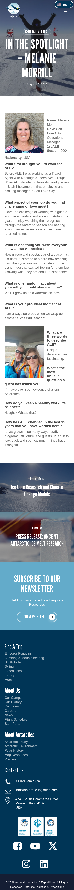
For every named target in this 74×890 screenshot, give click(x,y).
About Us (12, 690)
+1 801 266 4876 (27, 781)
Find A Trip (13, 646)
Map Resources (16, 755)
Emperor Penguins (18, 653)
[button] (66, 10)
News (9, 715)
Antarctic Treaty (16, 742)
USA (18, 808)
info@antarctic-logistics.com (36, 790)
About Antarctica (19, 734)
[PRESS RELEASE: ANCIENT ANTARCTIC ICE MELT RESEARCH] (37, 537)
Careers (10, 711)
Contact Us (14, 770)
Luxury (10, 675)
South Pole (13, 662)
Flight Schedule (16, 719)
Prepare (10, 759)
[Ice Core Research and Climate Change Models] (37, 487)
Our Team (12, 706)
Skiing (9, 666)
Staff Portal (13, 724)
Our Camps (13, 698)
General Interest (37, 31)
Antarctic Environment (21, 746)
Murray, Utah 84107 (29, 803)
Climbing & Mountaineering (24, 658)
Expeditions (14, 671)
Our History (13, 702)
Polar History (14, 750)
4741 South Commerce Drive (36, 799)
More (8, 680)
